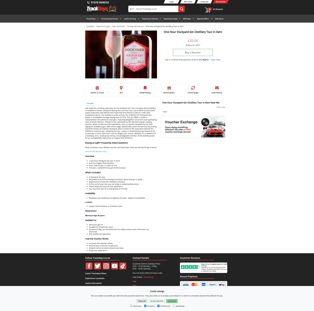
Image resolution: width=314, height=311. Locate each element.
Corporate (204, 2)
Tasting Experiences (135, 26)
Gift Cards (188, 2)
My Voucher (221, 2)
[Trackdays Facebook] (89, 269)
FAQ (134, 281)
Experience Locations (94, 278)
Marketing (180, 306)
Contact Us (148, 277)
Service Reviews (216, 267)
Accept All (172, 301)
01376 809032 (100, 2)
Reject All (141, 301)
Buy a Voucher (193, 52)
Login (171, 2)
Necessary (137, 306)
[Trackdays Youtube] (114, 269)
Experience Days (103, 26)
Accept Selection (156, 301)
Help (135, 286)
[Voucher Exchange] (193, 127)
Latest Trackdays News (95, 273)
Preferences (165, 306)
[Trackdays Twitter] (97, 269)
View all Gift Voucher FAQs (96, 151)
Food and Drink (118, 26)
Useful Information (93, 283)
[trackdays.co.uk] (101, 12)
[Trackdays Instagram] (106, 269)
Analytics (151, 306)
